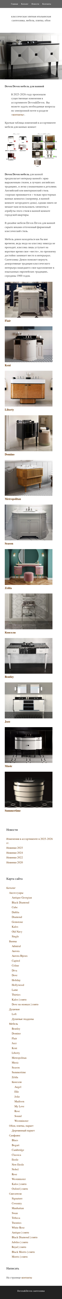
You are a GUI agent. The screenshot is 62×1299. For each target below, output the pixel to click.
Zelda (8, 588)
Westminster (21, 1121)
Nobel (15, 1169)
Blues (15, 1140)
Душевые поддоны (23, 1019)
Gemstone (17, 922)
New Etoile (18, 1164)
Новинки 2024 (14, 852)
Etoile (15, 1159)
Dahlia (15, 912)
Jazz (7, 721)
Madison (19, 1101)
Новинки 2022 (14, 857)
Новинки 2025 (14, 848)
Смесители (15, 1193)
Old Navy (17, 931)
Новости (35, 3)
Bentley (9, 677)
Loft (14, 1014)
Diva (14, 970)
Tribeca (16, 1218)
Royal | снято (19, 1247)
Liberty (9, 409)
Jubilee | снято (20, 1242)
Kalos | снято (19, 999)
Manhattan (18, 1208)
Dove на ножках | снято (25, 1004)
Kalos (15, 926)
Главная (14, 3)
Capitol (16, 960)
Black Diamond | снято (25, 1237)
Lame (15, 990)
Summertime (13, 810)
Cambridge (18, 1150)
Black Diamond (20, 902)
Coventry (17, 1203)
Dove (14, 975)
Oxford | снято (20, 1188)
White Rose (18, 1227)
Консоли (10, 632)
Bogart (15, 1145)
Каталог (24, 3)
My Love (19, 1106)
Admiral (16, 946)
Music (8, 766)
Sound (18, 1116)
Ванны (13, 941)
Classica (16, 1155)
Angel (17, 1087)
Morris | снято (20, 1256)
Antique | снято (20, 1232)
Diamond (17, 917)
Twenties (16, 1223)
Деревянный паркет (23, 1130)
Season (9, 543)
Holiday (16, 980)
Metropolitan (13, 499)
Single (15, 936)
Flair (8, 321)
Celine (15, 965)
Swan (15, 1213)
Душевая (14, 1009)
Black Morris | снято (23, 1252)
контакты (18, 114)
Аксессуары (16, 893)
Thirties (16, 994)
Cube (15, 907)
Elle (16, 1091)
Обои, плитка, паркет (21, 1125)
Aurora (16, 951)
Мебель (13, 1023)
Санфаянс (15, 1135)
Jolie (17, 1096)
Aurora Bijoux (20, 956)
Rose (17, 1111)
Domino (9, 454)
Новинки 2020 (14, 862)
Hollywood (18, 985)
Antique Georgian (22, 897)
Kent (8, 365)
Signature (17, 1198)
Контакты (46, 3)
